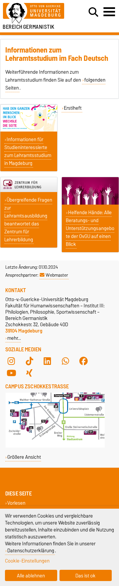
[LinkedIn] (47, 361)
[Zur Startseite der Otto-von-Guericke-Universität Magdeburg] (37, 13)
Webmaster (57, 275)
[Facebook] (84, 361)
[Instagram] (11, 361)
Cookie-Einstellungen (27, 561)
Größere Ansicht (24, 457)
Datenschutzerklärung (30, 550)
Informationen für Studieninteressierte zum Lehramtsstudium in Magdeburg (27, 151)
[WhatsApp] (65, 361)
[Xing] (29, 373)
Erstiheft (73, 108)
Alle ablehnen (31, 575)
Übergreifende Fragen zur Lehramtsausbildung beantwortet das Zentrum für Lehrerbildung (28, 220)
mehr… (14, 338)
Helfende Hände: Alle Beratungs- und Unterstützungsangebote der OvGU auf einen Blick (90, 228)
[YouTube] (11, 373)
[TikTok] (29, 361)
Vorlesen (16, 503)
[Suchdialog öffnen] (93, 12)
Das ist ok (85, 575)
